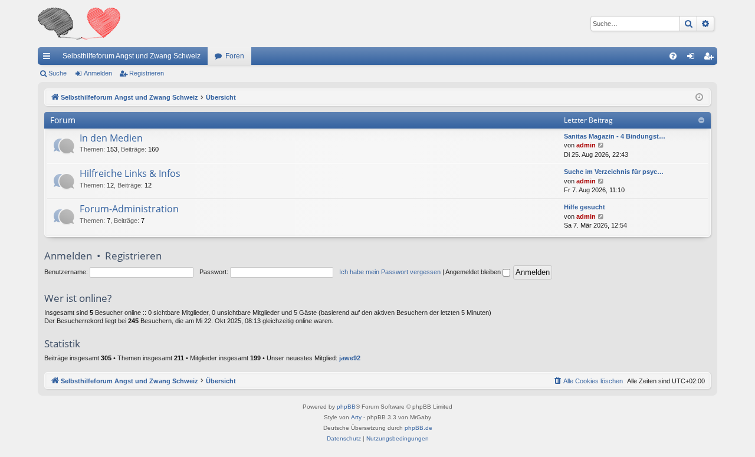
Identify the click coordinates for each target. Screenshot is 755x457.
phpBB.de (418, 428)
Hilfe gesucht (584, 207)
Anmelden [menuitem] (693, 58)
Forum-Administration (129, 208)
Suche (57, 73)
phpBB (346, 406)
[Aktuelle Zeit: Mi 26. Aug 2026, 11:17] (699, 97)
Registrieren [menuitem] (710, 58)
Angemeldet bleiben (474, 271)
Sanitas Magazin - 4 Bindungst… (614, 136)
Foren (234, 56)
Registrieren (146, 73)
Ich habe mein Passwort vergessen (390, 271)
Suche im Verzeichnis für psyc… (614, 171)
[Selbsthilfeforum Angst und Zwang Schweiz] (79, 23)
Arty (356, 417)
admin (586, 145)
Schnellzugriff (48, 58)
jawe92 (349, 357)
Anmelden (98, 73)
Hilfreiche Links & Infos (130, 173)
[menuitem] (673, 56)
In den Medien (111, 137)
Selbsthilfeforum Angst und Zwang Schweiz (132, 56)
